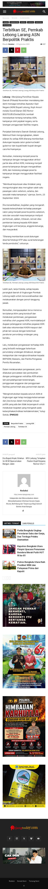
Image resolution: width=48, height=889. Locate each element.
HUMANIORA (25, 18)
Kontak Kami (21, 881)
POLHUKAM (7, 25)
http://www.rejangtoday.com (24, 494)
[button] (4, 11)
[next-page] (8, 578)
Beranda (6, 18)
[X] (11, 50)
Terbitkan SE (22, 427)
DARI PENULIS (28, 523)
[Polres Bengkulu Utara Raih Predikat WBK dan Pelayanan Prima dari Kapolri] (9, 565)
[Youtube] (38, 838)
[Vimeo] (31, 838)
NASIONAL (38, 22)
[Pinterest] (17, 50)
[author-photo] (24, 487)
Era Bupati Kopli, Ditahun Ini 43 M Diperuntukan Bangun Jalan (13, 461)
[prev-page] (4, 578)
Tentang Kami (34, 881)
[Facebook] (5, 50)
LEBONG (30, 22)
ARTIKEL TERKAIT (11, 523)
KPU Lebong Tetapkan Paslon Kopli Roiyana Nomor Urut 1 (35, 461)
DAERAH (23, 22)
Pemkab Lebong (9, 427)
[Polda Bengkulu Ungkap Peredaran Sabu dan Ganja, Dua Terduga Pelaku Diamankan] (9, 533)
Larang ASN (30, 423)
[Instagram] (16, 838)
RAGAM (14, 18)
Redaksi (11, 44)
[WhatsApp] (23, 50)
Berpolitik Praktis (17, 423)
